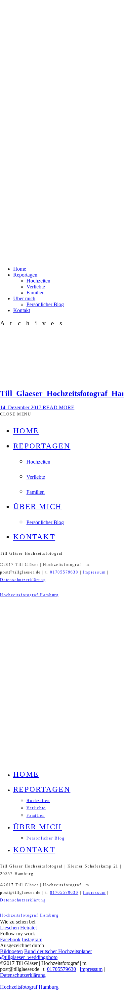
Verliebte (35, 286)
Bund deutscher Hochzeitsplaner (58, 951)
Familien (35, 292)
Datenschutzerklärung (23, 579)
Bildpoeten (11, 951)
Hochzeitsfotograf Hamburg (29, 595)
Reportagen (25, 275)
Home (19, 269)
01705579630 (64, 572)
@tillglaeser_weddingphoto (29, 957)
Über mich (24, 298)
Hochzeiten (38, 280)
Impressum (94, 572)
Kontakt (21, 310)
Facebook (10, 939)
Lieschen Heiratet (18, 927)
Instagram (32, 939)
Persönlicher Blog (45, 304)
